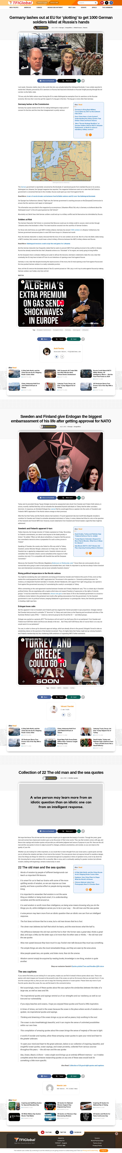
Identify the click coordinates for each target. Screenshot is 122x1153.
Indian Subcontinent (55, 7)
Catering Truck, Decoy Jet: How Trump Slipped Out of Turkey (66, 385)
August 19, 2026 (62, 377)
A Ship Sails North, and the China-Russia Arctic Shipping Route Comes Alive (31, 372)
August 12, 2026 (62, 390)
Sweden (65, 688)
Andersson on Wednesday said (62, 563)
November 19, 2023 (99, 1118)
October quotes (73, 778)
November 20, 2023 (63, 1118)
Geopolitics (68, 27)
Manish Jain (52, 778)
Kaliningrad (76, 330)
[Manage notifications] (116, 1133)
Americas (27, 7)
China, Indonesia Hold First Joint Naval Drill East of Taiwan (30, 385)
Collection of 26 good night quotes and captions (86, 1065)
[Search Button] (96, 3)
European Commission (44, 330)
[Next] (90, 134)
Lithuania (85, 330)
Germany (68, 330)
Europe (83, 7)
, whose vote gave (56, 594)
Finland (53, 688)
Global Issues (78, 27)
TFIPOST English (42, 2)
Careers (97, 1138)
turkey (72, 688)
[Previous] (86, 134)
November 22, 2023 (27, 1118)
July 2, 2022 (63, 778)
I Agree (103, 1150)
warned (53, 509)
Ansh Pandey (43, 27)
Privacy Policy (97, 1145)
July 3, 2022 (54, 27)
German (23, 187)
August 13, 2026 (26, 390)
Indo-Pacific (14, 7)
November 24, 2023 (99, 1107)
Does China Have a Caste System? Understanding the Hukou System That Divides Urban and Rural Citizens (88, 118)
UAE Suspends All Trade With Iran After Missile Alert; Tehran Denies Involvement (67, 372)
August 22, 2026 (26, 377)
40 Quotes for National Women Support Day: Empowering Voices (65, 1105)
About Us (61, 1138)
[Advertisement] (61, 403)
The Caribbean (107, 7)
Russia (85, 27)
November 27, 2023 (27, 1107)
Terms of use (97, 1143)
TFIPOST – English (61, 1143)
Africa (94, 7)
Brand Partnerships (97, 1140)
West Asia (71, 7)
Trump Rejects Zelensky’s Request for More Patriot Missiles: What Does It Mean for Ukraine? (88, 541)
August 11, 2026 (98, 748)
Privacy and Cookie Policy (90, 1150)
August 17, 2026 (98, 379)
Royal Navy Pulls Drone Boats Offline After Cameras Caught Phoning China (67, 741)
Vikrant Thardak (50, 426)
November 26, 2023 (63, 1109)
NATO (59, 688)
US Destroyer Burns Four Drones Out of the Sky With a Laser (103, 385)
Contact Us (61, 1140)
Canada (39, 7)
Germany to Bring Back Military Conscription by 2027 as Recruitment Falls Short (87, 111)
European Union (58, 330)
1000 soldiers (75, 230)
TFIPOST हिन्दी (54, 2)
